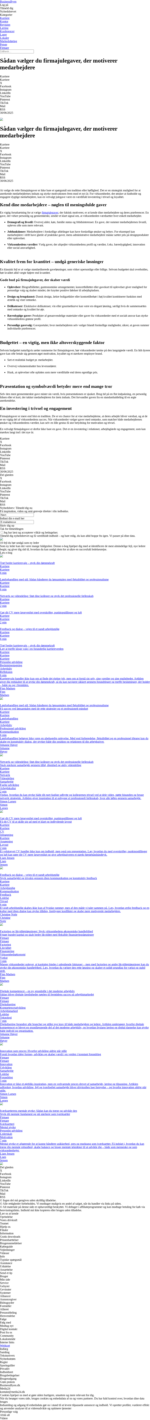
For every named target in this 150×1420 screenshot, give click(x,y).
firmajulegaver (50, 212)
